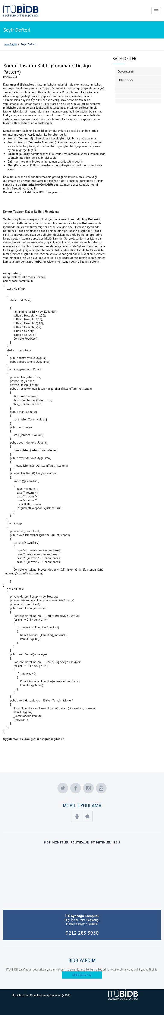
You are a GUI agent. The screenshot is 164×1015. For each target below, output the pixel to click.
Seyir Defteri (28, 44)
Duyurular (126, 71)
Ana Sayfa (10, 44)
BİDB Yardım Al (82, 975)
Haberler (125, 80)
